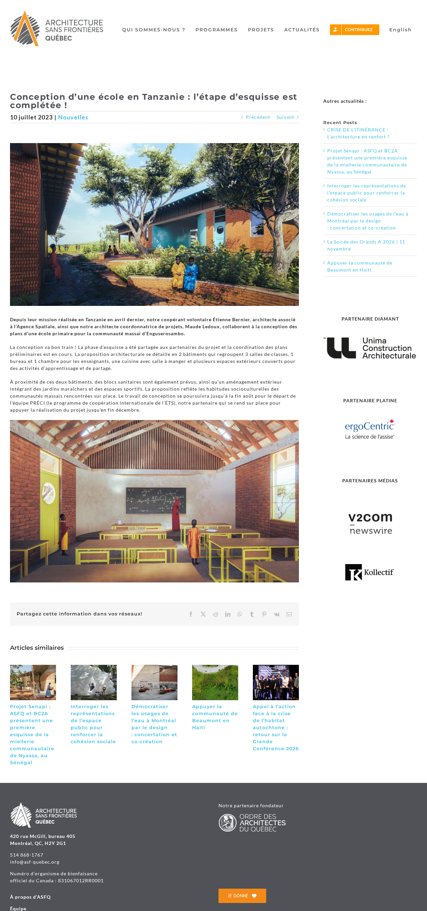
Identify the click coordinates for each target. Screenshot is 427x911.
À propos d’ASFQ (30, 897)
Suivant (285, 117)
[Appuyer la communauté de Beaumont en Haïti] (215, 667)
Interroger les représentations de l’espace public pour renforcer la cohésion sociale (366, 192)
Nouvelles (73, 117)
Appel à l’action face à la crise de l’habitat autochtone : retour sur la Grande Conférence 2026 (276, 728)
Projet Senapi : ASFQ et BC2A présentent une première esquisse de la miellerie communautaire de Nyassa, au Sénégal (32, 735)
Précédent (258, 117)
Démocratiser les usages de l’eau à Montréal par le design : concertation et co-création (367, 221)
